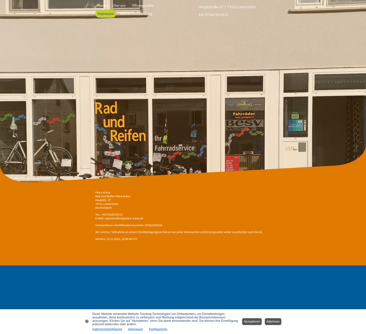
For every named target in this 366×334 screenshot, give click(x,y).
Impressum (135, 329)
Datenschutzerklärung (107, 329)
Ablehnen (273, 321)
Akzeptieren (252, 321)
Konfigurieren (158, 329)
